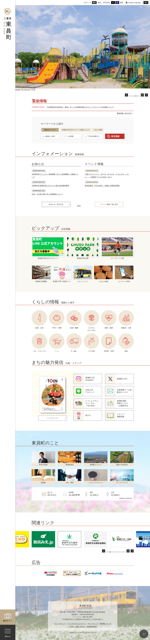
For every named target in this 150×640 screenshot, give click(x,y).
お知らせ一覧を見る (56, 204)
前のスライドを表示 (126, 95)
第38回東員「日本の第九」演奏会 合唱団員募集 (102, 185)
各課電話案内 (92, 626)
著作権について (105, 624)
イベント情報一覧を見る (109, 204)
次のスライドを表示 (146, 95)
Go (146, 2)
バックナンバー (52, 418)
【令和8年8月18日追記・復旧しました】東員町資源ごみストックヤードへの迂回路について (80, 107)
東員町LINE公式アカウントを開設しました (76, 130)
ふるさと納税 (97, 130)
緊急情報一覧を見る (124, 113)
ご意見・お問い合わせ (77, 626)
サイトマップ (93, 624)
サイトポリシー (60, 624)
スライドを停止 (142, 95)
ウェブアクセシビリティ (77, 624)
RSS (79, 206)
